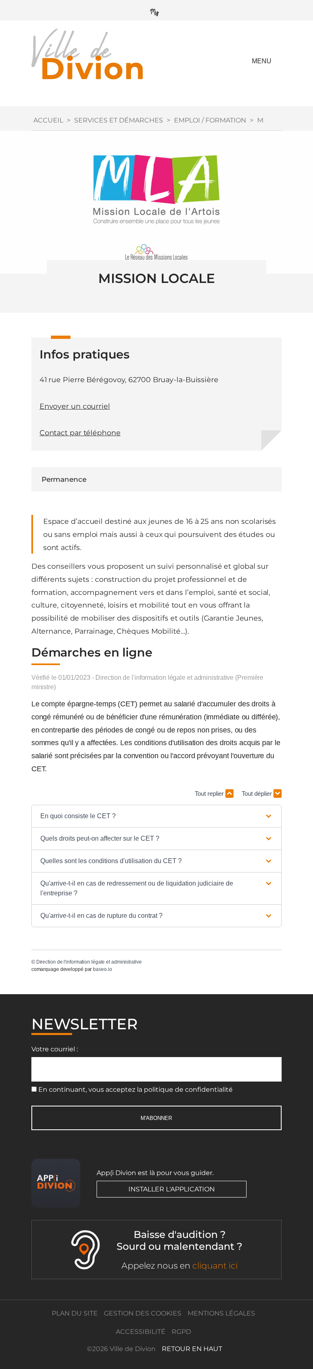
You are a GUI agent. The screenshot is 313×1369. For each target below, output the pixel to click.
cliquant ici (215, 1265)
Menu (261, 61)
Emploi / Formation (210, 120)
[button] (156, 816)
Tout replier (210, 793)
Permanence (64, 479)
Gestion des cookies (142, 1313)
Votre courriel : (54, 1049)
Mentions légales (221, 1313)
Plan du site (75, 1313)
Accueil (48, 120)
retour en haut (192, 1349)
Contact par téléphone (80, 432)
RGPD (181, 1332)
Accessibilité (140, 1332)
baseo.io (102, 969)
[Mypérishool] (156, 10)
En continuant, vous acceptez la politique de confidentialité (135, 1089)
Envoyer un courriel (75, 406)
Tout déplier (257, 793)
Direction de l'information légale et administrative (89, 962)
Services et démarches (118, 120)
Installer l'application (171, 1189)
